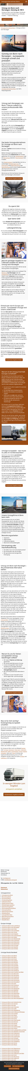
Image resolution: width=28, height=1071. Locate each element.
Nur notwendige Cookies (18, 1066)
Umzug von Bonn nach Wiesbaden (11, 996)
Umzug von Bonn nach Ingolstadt (10, 1052)
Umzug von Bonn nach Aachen (10, 1003)
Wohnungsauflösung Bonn (9, 908)
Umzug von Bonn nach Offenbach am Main (13, 1053)
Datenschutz (4, 889)
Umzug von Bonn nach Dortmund (10, 980)
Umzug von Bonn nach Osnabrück (11, 1035)
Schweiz (22, 756)
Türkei (20, 751)
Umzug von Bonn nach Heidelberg (11, 1041)
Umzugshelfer (4, 620)
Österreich (17, 750)
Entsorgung (5, 165)
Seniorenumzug (6, 167)
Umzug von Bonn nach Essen (9, 959)
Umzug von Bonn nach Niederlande (11, 939)
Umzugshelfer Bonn (7, 915)
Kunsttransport (20, 156)
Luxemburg (4, 758)
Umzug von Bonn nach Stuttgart (10, 969)
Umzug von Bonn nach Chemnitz (10, 1007)
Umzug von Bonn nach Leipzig (9, 960)
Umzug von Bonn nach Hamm (9, 1028)
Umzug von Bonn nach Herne (9, 1043)
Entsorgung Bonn (6, 910)
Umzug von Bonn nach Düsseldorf (11, 982)
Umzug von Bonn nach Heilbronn (10, 1058)
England (25, 751)
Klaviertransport (8, 162)
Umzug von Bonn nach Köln (9, 983)
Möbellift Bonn (6, 919)
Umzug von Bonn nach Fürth (9, 1055)
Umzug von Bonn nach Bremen (10, 962)
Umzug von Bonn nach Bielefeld (10, 990)
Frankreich (23, 750)
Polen (13, 753)
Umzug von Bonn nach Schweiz (10, 948)
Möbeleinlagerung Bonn (8, 905)
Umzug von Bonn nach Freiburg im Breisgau (13, 1012)
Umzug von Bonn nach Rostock (10, 1021)
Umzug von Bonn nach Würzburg (10, 1056)
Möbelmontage (5, 628)
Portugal (6, 750)
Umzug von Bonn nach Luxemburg (11, 925)
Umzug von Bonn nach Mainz (9, 1015)
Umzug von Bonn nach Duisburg (10, 985)
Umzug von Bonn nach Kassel (9, 1023)
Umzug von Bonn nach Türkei (9, 932)
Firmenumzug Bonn (7, 900)
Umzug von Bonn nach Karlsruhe (10, 995)
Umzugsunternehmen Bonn (10, 1)
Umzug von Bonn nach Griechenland (11, 935)
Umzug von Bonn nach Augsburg (10, 977)
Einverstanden (7, 1066)
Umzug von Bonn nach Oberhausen (11, 1020)
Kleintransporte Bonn (7, 911)
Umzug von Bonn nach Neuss (9, 1044)
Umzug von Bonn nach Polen (9, 929)
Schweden (3, 753)
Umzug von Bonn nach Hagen (9, 1025)
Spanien (23, 748)
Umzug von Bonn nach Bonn (9, 957)
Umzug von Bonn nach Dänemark (10, 943)
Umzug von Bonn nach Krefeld (10, 1013)
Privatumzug (5, 274)
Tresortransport (19, 158)
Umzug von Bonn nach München (10, 973)
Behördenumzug (15, 165)
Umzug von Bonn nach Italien (9, 937)
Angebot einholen (7, 19)
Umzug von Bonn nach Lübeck (10, 1017)
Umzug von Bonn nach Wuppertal (10, 988)
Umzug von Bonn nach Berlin (9, 955)
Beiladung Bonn (6, 918)
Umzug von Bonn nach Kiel (9, 1005)
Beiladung (4, 273)
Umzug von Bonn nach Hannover (10, 978)
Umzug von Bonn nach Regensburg (11, 1048)
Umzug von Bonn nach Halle (9, 1008)
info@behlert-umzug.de (10, 880)
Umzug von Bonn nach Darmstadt (10, 1040)
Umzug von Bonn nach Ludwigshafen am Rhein (14, 1030)
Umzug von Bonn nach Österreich (10, 942)
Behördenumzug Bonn (8, 916)
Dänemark (11, 750)
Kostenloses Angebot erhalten (14, 178)
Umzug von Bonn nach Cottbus (10, 964)
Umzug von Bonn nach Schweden (10, 930)
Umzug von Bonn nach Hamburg (10, 970)
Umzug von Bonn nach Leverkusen (11, 1036)
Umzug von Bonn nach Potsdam (10, 967)
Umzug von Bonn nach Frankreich (10, 940)
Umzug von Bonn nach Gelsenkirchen (11, 1002)
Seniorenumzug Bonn (7, 906)
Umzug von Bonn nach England (10, 934)
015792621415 (6, 878)
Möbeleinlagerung (13, 164)
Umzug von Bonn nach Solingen (10, 1038)
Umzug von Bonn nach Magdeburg (11, 1010)
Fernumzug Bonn (6, 898)
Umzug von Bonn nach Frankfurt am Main (13, 972)
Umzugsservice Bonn (7, 895)
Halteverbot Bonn (6, 901)
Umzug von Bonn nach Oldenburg (11, 1033)
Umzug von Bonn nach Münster (10, 991)
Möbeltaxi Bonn (6, 913)
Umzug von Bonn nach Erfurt (9, 1018)
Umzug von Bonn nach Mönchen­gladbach (13, 998)
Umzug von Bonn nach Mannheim (10, 993)
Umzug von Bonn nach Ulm (9, 1060)
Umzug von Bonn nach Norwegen (10, 927)
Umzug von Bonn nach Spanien (10, 947)
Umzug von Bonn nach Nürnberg (10, 975)
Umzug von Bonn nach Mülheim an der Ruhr (13, 1031)
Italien (9, 751)
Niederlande (4, 751)
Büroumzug (6, 158)
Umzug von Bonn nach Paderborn (10, 1050)
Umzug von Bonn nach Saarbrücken (11, 1026)
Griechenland (14, 751)
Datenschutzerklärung (14, 1068)
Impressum (4, 887)
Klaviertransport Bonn (7, 903)
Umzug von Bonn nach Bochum (10, 987)
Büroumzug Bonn (6, 897)
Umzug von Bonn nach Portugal (10, 945)
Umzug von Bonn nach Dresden (10, 965)
